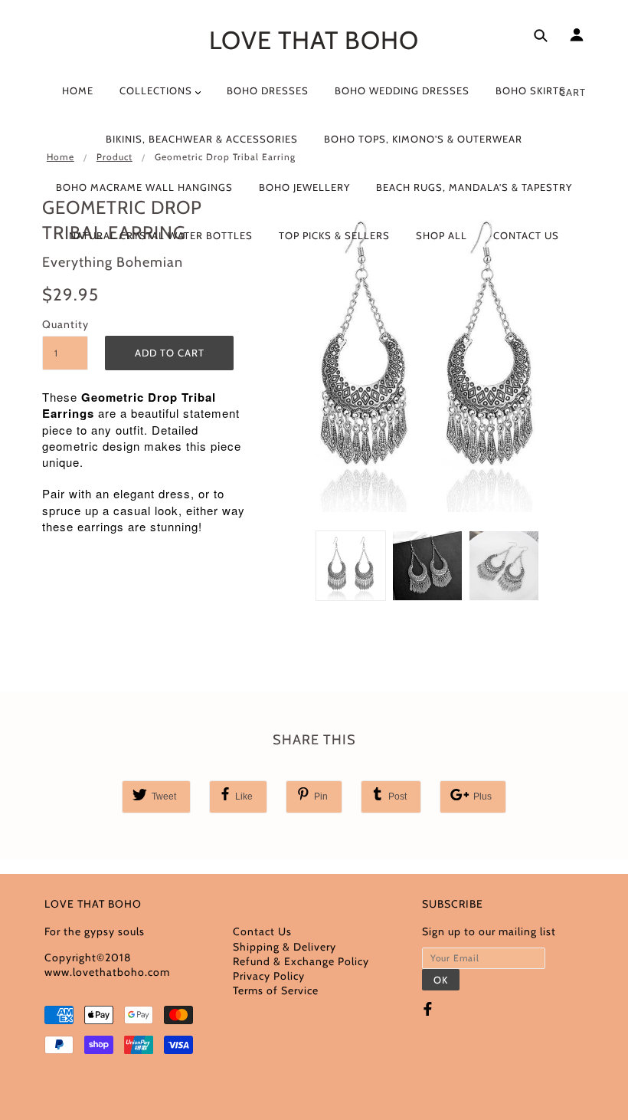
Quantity (65, 324)
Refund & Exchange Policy (301, 961)
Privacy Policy (269, 976)
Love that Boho (314, 40)
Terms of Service (276, 990)
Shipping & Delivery (284, 947)
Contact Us (262, 931)
